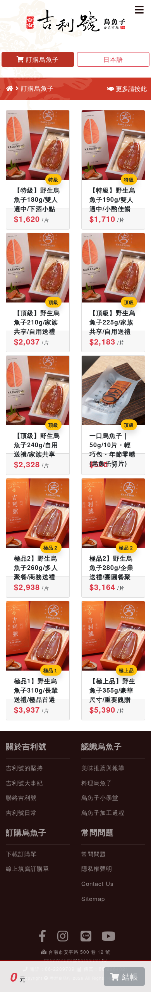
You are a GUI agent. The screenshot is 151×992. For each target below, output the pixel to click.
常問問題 (97, 832)
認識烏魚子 (101, 746)
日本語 (113, 59)
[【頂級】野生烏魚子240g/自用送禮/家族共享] (37, 390)
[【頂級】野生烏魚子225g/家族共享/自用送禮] (113, 268)
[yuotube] (109, 935)
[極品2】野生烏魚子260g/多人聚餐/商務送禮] (37, 513)
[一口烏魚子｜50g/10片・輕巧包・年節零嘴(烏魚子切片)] (113, 390)
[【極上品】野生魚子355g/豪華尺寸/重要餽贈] (113, 636)
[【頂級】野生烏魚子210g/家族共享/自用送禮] (37, 268)
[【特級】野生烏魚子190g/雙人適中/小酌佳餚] (113, 145)
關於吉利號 (26, 746)
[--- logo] (75, 19)
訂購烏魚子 (26, 832)
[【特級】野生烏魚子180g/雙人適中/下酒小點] (37, 145)
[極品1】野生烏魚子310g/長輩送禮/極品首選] (37, 636)
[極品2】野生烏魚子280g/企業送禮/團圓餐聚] (113, 513)
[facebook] (42, 935)
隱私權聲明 (96, 868)
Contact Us (97, 883)
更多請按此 (130, 88)
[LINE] (86, 935)
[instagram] (63, 935)
